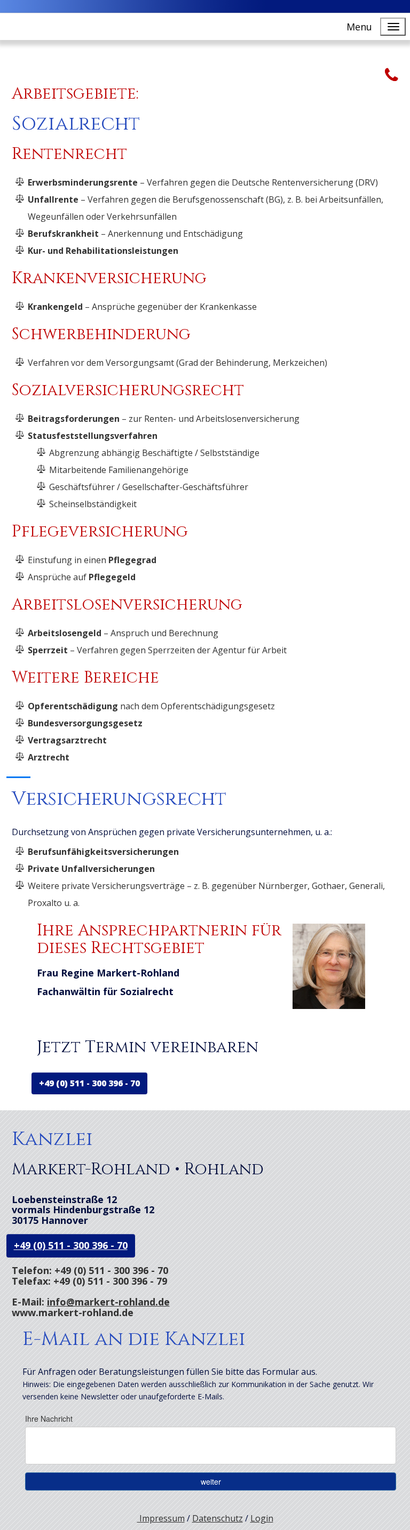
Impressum (161, 1518)
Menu (359, 26)
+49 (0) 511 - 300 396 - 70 (89, 1083)
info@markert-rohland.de (108, 1301)
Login (261, 1518)
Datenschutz (217, 1518)
